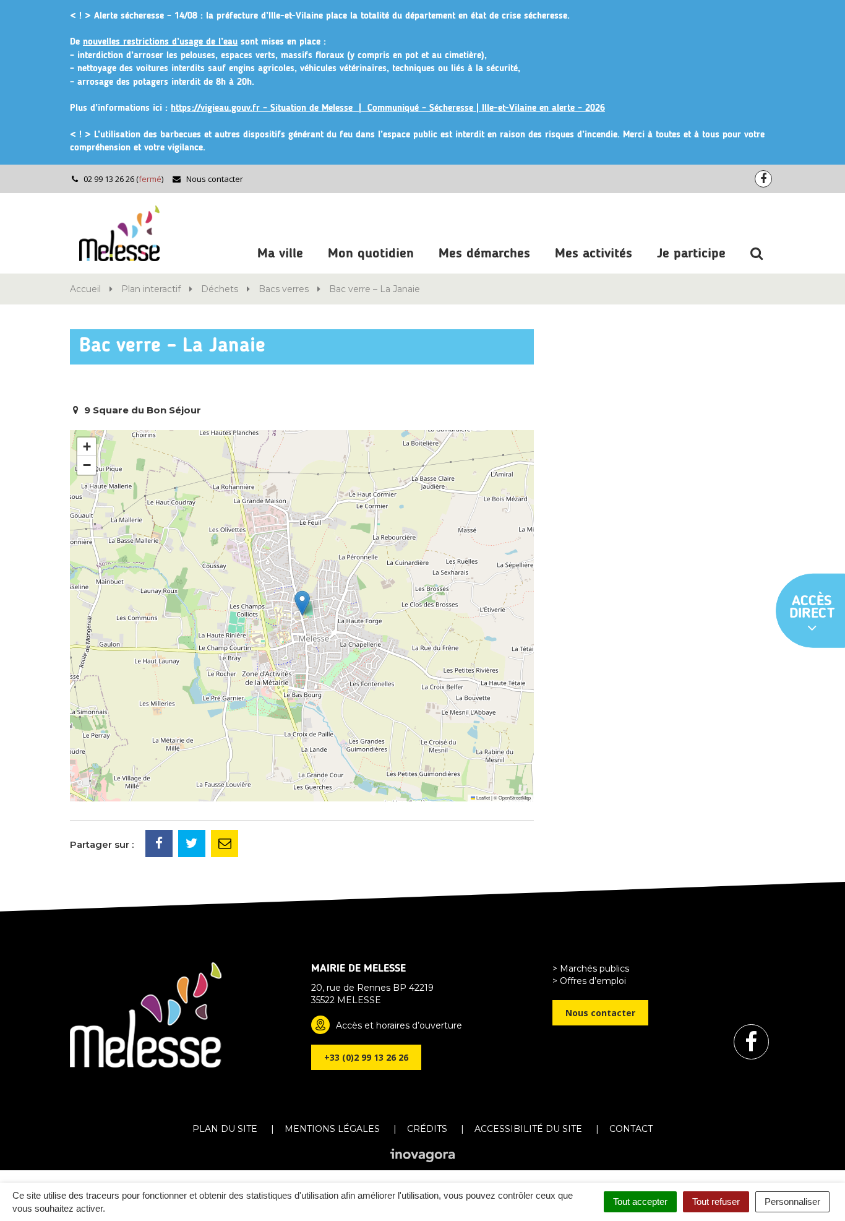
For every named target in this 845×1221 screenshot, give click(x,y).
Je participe (691, 254)
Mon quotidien (371, 254)
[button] (302, 603)
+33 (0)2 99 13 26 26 (366, 1057)
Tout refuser (716, 1201)
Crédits (427, 1128)
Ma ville (280, 254)
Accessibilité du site (528, 1128)
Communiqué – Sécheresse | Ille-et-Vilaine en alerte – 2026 (486, 108)
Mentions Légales (332, 1128)
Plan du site (224, 1128)
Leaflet (482, 797)
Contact (631, 1128)
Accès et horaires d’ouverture (399, 1025)
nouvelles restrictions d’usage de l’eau (160, 42)
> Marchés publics (590, 968)
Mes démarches (484, 254)
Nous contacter (213, 178)
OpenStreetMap (515, 797)
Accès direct (812, 607)
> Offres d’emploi (589, 980)
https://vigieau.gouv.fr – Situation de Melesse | (269, 108)
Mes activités (593, 254)
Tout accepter (640, 1201)
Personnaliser (792, 1201)
